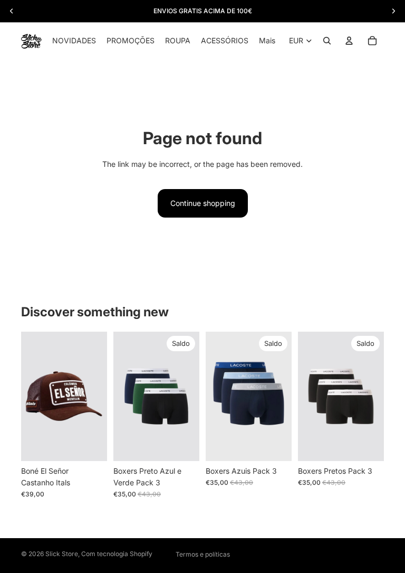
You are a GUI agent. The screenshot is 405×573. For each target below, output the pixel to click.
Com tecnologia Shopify (116, 554)
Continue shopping (202, 203)
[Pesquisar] (327, 40)
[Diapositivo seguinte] (187, 396)
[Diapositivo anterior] (125, 396)
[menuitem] (267, 41)
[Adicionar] (90, 444)
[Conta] (349, 40)
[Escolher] (182, 444)
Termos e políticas (203, 554)
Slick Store (61, 554)
